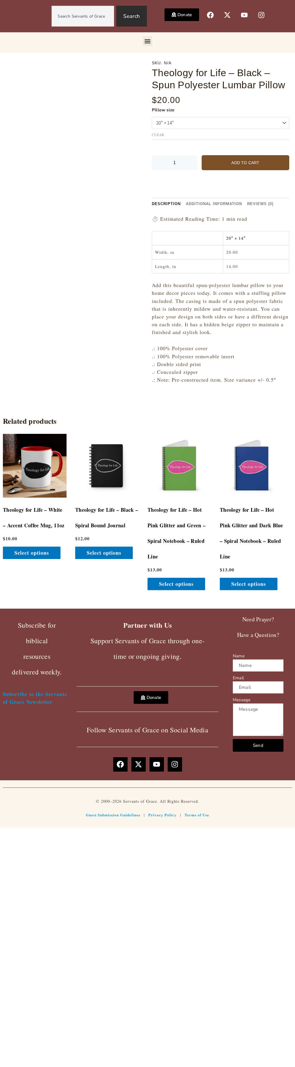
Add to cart (245, 162)
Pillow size (163, 110)
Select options (31, 552)
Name (239, 656)
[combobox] (83, 16)
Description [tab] (166, 204)
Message (241, 700)
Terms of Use (197, 814)
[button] (147, 41)
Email (238, 678)
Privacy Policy (162, 814)
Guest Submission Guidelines (113, 814)
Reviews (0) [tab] (260, 204)
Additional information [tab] (214, 204)
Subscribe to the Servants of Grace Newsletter (35, 698)
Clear (158, 134)
